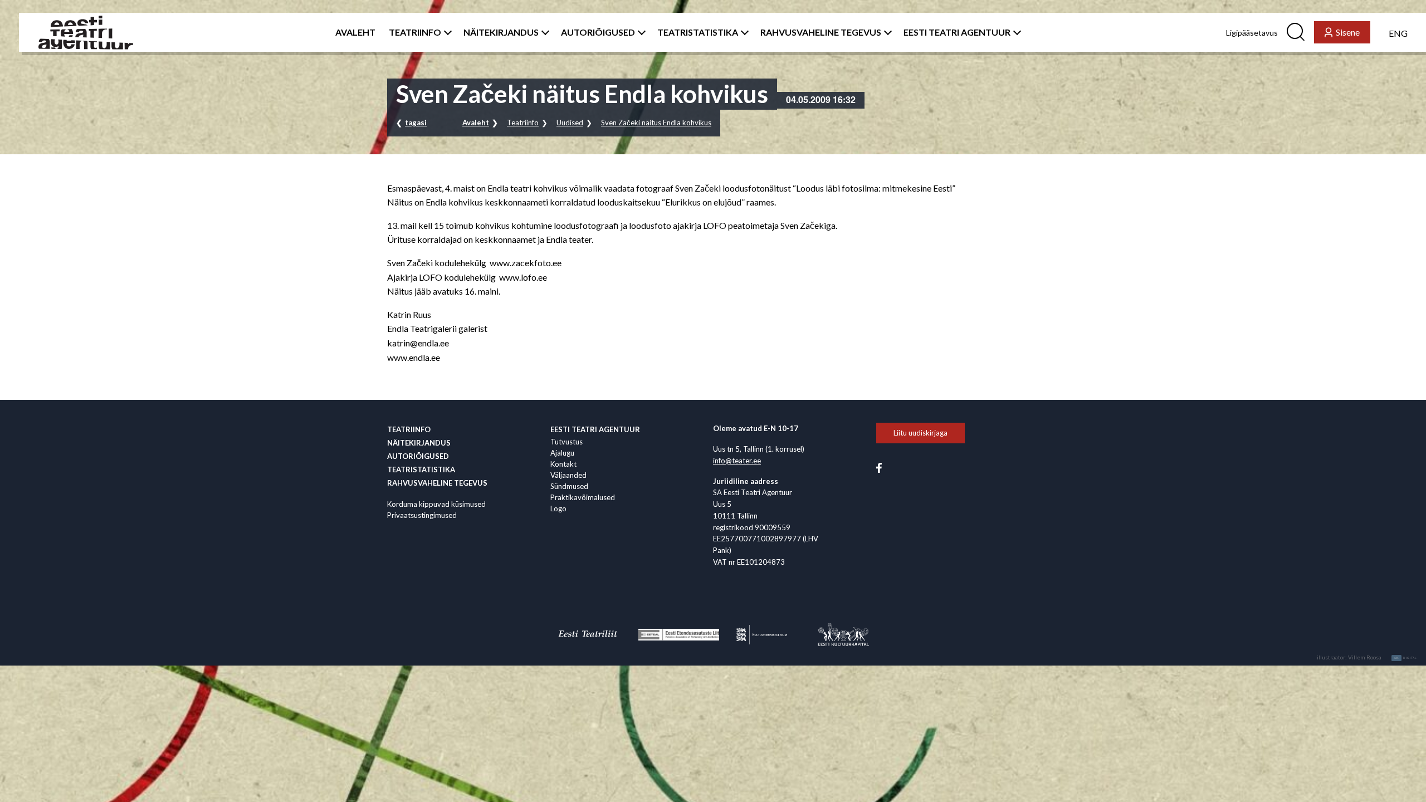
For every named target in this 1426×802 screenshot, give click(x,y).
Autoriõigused (418, 456)
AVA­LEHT (355, 32)
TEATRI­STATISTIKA (697, 32)
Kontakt (563, 463)
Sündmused (569, 486)
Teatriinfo (523, 122)
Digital (1405, 657)
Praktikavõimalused (582, 497)
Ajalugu (562, 452)
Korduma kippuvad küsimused (436, 504)
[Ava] (445, 32)
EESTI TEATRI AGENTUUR (957, 32)
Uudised (569, 122)
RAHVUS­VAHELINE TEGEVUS (820, 32)
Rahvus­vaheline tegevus (437, 482)
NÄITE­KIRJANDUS (501, 32)
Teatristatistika (421, 469)
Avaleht (475, 122)
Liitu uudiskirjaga (920, 432)
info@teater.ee (737, 460)
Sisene (1348, 32)
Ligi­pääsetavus (1252, 32)
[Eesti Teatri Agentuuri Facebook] (879, 467)
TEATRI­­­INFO (415, 32)
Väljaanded (568, 475)
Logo (558, 508)
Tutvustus (566, 441)
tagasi (416, 122)
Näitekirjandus (419, 442)
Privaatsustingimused (422, 515)
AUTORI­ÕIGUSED (598, 32)
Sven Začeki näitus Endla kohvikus (656, 122)
